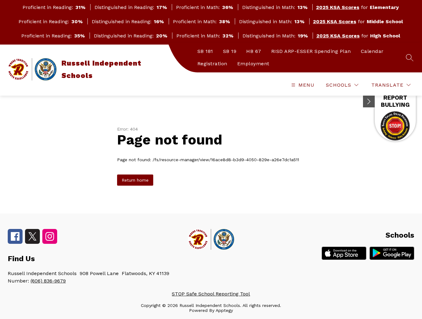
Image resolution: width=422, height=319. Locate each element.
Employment (253, 64)
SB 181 (205, 51)
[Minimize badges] (369, 101)
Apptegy (224, 310)
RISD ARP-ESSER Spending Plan (311, 51)
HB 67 (253, 51)
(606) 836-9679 (48, 281)
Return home (135, 180)
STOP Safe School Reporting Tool (211, 294)
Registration (212, 64)
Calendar (372, 51)
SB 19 (230, 51)
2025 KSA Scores (337, 7)
